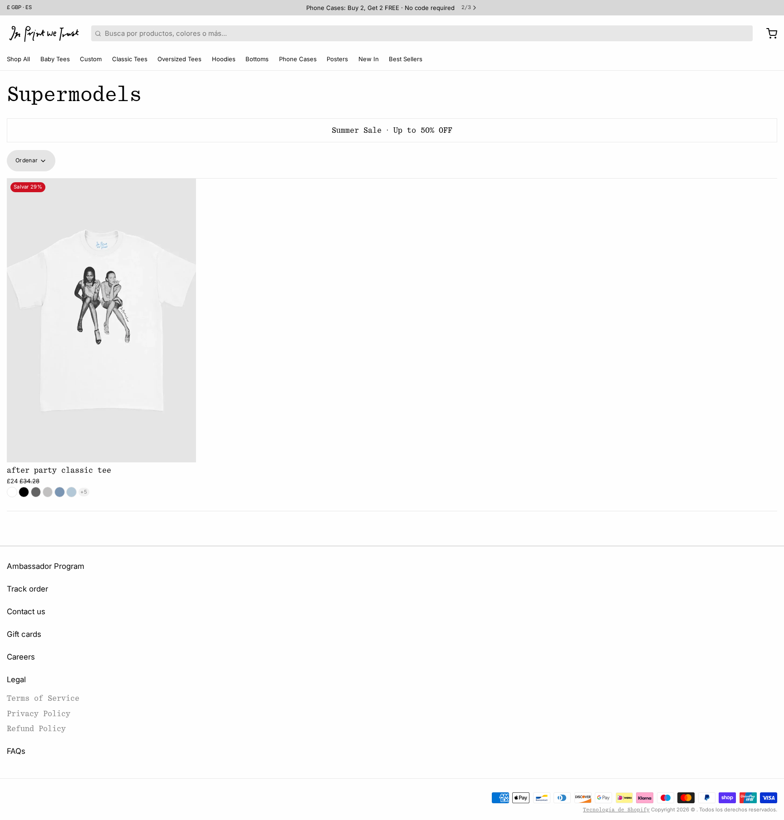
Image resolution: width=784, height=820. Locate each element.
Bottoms (257, 59)
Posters (337, 59)
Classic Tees (129, 59)
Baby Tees (55, 59)
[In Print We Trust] (44, 33)
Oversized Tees (179, 59)
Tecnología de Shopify (616, 809)
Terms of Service (43, 698)
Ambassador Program (45, 566)
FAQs (16, 751)
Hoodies (223, 59)
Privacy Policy (38, 714)
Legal (16, 679)
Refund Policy (36, 729)
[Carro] (768, 33)
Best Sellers (405, 59)
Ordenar (26, 160)
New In (368, 59)
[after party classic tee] (101, 320)
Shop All (18, 59)
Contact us (26, 611)
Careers (21, 656)
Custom (91, 59)
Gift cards (24, 634)
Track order (27, 588)
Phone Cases (298, 59)
